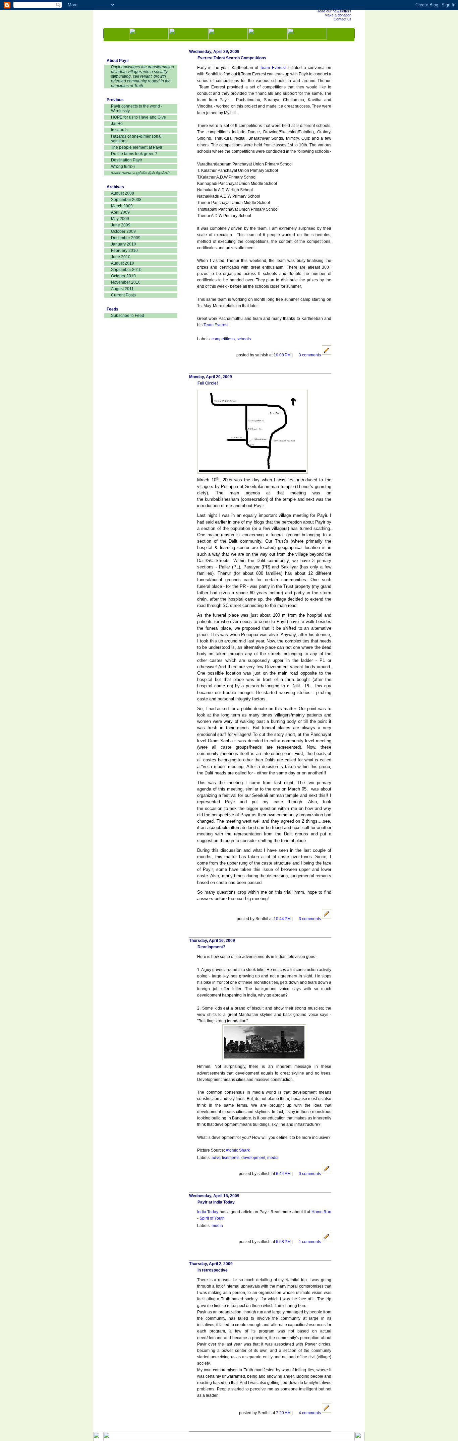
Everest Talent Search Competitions (231, 58)
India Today (207, 1212)
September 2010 (126, 269)
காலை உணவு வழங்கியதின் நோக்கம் (140, 172)
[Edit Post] (326, 355)
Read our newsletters (334, 11)
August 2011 (122, 288)
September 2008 (126, 199)
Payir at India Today (216, 1202)
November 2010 (125, 282)
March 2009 (122, 206)
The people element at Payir (136, 147)
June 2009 (120, 225)
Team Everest (272, 67)
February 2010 (124, 250)
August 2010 (122, 263)
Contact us (342, 19)
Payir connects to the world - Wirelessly (136, 108)
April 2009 (120, 212)
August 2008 (122, 193)
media (273, 1157)
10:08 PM (283, 355)
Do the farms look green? (134, 153)
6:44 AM (284, 1173)
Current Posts (123, 295)
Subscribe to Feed (127, 315)
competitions (223, 339)
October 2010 (123, 276)
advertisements (225, 1157)
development (253, 1157)
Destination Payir (126, 160)
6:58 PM (284, 1241)
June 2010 (120, 257)
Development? (211, 947)
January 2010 (123, 244)
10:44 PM (283, 918)
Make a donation (338, 15)
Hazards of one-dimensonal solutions (136, 138)
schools (244, 339)
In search (119, 130)
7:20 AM (284, 1413)
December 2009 (125, 237)
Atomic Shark (238, 1150)
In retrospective (212, 1270)
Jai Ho (117, 123)
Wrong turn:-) (123, 166)
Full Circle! (207, 383)
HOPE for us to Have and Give (138, 117)
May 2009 (120, 218)
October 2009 (123, 231)
